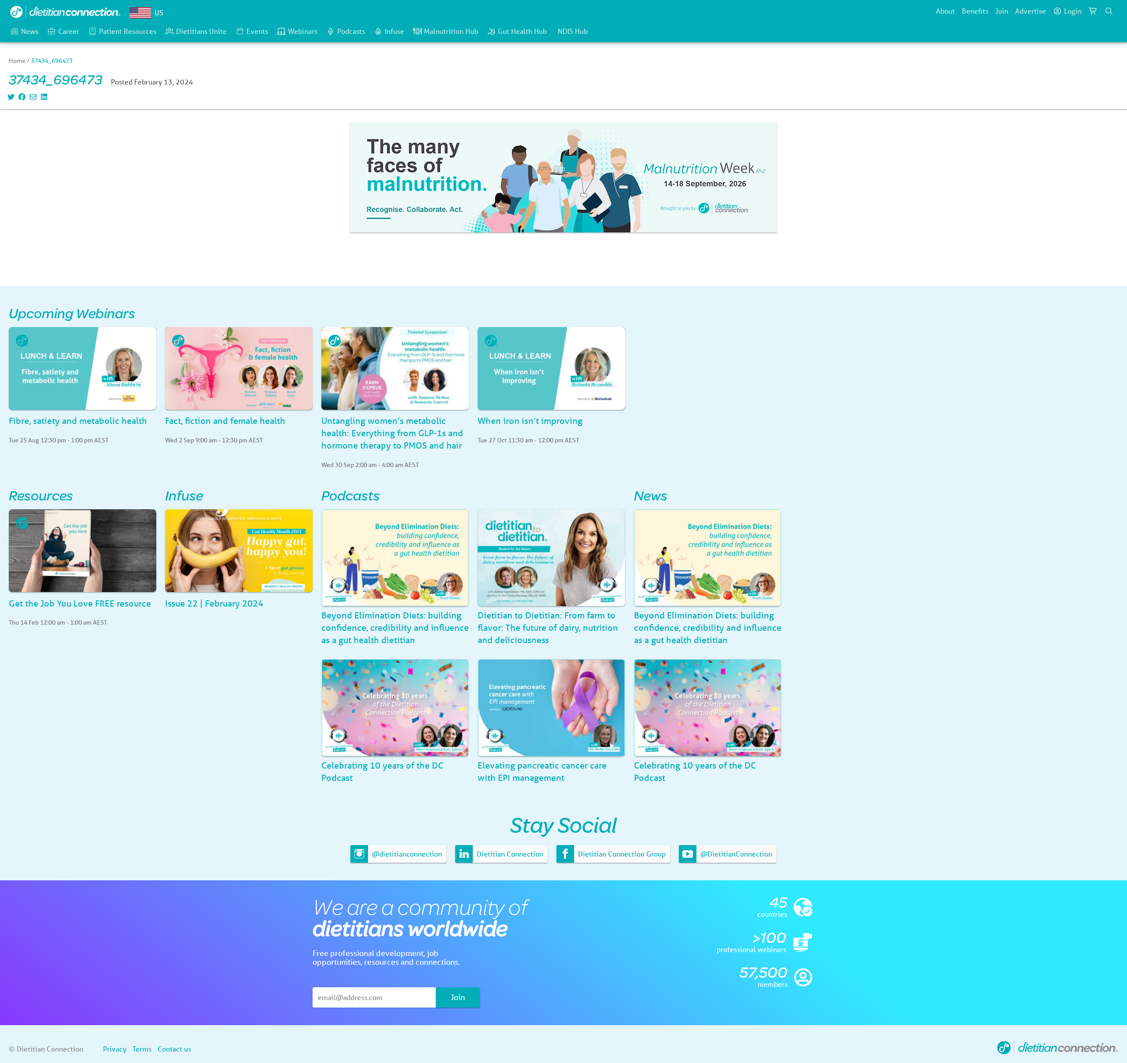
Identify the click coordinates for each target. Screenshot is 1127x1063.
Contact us (174, 1048)
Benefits (975, 10)
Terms (142, 1048)
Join (1001, 10)
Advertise (1030, 10)
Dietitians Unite (201, 31)
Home (17, 61)
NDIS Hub (573, 31)
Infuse (394, 31)
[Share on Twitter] (9, 96)
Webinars (302, 31)
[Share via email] (31, 96)
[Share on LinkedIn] (42, 96)
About (945, 10)
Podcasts (351, 31)
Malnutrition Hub (451, 31)
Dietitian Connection (509, 853)
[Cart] (1093, 11)
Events (257, 31)
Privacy (114, 1048)
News (29, 31)
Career (68, 31)
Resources (41, 495)
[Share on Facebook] (20, 96)
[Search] (1109, 11)
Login (1073, 10)
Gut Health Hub (522, 31)
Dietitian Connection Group (621, 853)
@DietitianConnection (735, 853)
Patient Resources (127, 31)
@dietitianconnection (406, 853)
